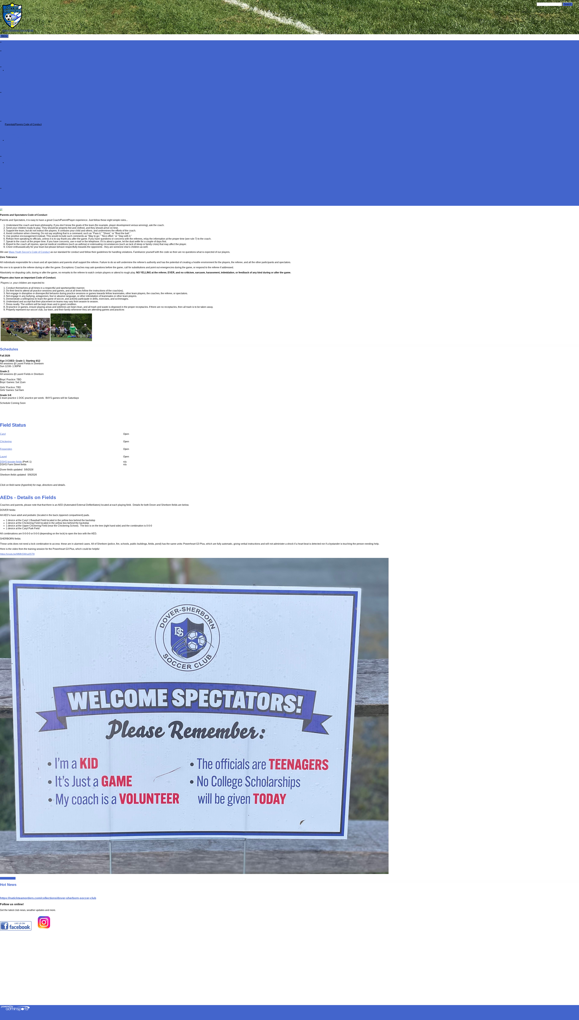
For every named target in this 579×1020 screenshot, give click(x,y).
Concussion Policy (15, 134)
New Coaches (14, 166)
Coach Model (12, 79)
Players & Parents (12, 121)
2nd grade (10, 99)
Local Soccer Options (16, 131)
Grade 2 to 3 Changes (16, 105)
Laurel (3, 456)
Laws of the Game (14, 185)
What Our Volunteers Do (18, 57)
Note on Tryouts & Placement (22, 143)
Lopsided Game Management (20, 178)
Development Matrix (15, 83)
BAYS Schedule (13, 115)
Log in (8, 45)
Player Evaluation (14, 140)
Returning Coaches (17, 169)
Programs (7, 92)
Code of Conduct (14, 175)
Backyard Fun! (12, 153)
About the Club (10, 51)
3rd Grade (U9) (13, 108)
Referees (7, 188)
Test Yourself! (12, 191)
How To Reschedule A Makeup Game (25, 159)
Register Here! (8, 878)
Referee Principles (15, 204)
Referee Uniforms (14, 194)
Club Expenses (13, 60)
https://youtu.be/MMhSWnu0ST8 (17, 554)
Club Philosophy (14, 76)
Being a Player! (13, 70)
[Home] (12, 27)
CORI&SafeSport (14, 162)
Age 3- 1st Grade (14, 95)
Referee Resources (15, 198)
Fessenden (6, 449)
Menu (4, 36)
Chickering (6, 441)
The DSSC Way (10, 67)
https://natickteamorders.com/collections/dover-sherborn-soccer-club (48, 898)
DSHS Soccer (12, 63)
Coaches (7, 156)
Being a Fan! (12, 73)
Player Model (12, 86)
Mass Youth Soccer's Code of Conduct (29, 252)
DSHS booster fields (11, 461)
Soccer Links (12, 150)
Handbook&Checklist (16, 172)
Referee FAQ (12, 201)
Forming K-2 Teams (15, 102)
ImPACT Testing (13, 137)
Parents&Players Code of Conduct (23, 124)
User (5, 42)
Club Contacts (12, 54)
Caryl (3, 434)
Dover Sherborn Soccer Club (17, 30)
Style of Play (11, 89)
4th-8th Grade (12, 111)
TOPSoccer (11, 118)
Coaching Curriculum (16, 182)
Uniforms (9, 127)
